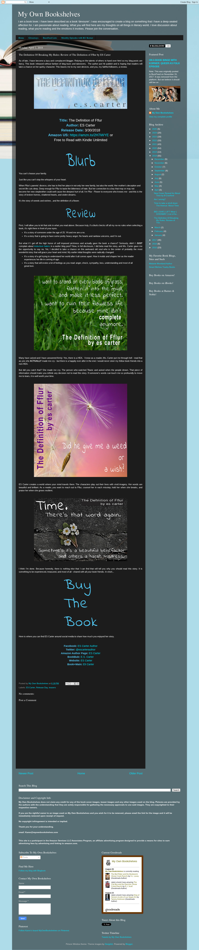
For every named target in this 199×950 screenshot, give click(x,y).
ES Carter (94, 653)
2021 (154, 144)
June (157, 182)
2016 (154, 244)
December (160, 159)
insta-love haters (42, 246)
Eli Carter (88, 664)
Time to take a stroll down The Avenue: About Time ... (166, 205)
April (157, 190)
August (158, 174)
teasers (52, 687)
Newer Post (26, 773)
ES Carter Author (87, 646)
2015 (154, 247)
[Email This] (66, 683)
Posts (25, 857)
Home (21, 37)
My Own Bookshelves (49, 13)
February (159, 231)
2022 (154, 140)
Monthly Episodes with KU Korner (77, 37)
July (157, 178)
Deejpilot (109, 944)
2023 (154, 137)
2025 (154, 129)
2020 (154, 148)
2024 (154, 133)
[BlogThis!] (69, 683)
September (160, 171)
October (159, 167)
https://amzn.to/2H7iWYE (89, 135)
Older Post (135, 773)
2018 (154, 156)
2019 (154, 152)
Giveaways (33, 37)
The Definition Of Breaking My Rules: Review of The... (166, 220)
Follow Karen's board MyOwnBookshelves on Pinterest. (44, 930)
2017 (154, 240)
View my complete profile (160, 117)
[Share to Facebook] (75, 683)
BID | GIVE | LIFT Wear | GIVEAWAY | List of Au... (166, 213)
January (159, 235)
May (157, 186)
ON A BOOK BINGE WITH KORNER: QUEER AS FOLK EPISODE (164, 63)
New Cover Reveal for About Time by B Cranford (167, 194)
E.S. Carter (87, 656)
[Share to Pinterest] (77, 683)
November (160, 163)
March (158, 227)
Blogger (129, 944)
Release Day (42, 687)
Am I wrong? (160, 199)
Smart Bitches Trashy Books (162, 267)
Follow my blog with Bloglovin (32, 871)
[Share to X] (72, 683)
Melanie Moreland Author (160, 264)
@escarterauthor (85, 649)
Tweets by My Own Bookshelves (116, 937)
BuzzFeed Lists (50, 37)
